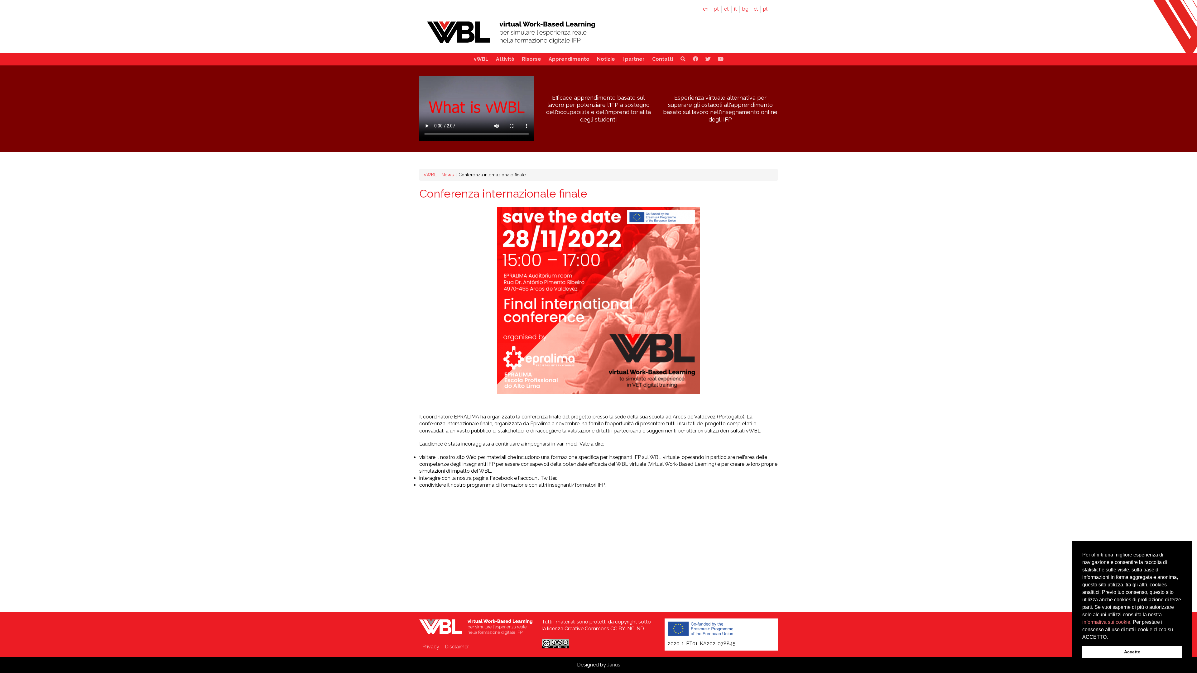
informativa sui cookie (1106, 622)
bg (745, 9)
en (706, 9)
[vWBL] (511, 45)
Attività (505, 59)
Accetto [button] (1132, 651)
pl (765, 9)
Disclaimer (457, 647)
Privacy (430, 647)
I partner (634, 59)
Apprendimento (569, 59)
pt (716, 9)
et (726, 9)
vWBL (481, 59)
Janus (613, 665)
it (735, 9)
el (756, 9)
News (447, 174)
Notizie (606, 59)
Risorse (531, 59)
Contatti (662, 59)
